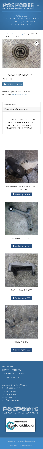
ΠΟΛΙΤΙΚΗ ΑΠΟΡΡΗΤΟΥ (11, 370)
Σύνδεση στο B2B (14, 84)
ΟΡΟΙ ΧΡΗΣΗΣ (8, 366)
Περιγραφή (10, 104)
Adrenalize (31, 441)
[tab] (21, 104)
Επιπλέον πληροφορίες (16, 109)
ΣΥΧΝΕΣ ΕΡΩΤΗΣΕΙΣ (10, 377)
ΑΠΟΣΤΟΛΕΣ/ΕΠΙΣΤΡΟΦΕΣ (13, 374)
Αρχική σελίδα (8, 34)
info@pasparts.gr (12, 400)
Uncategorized (22, 34)
